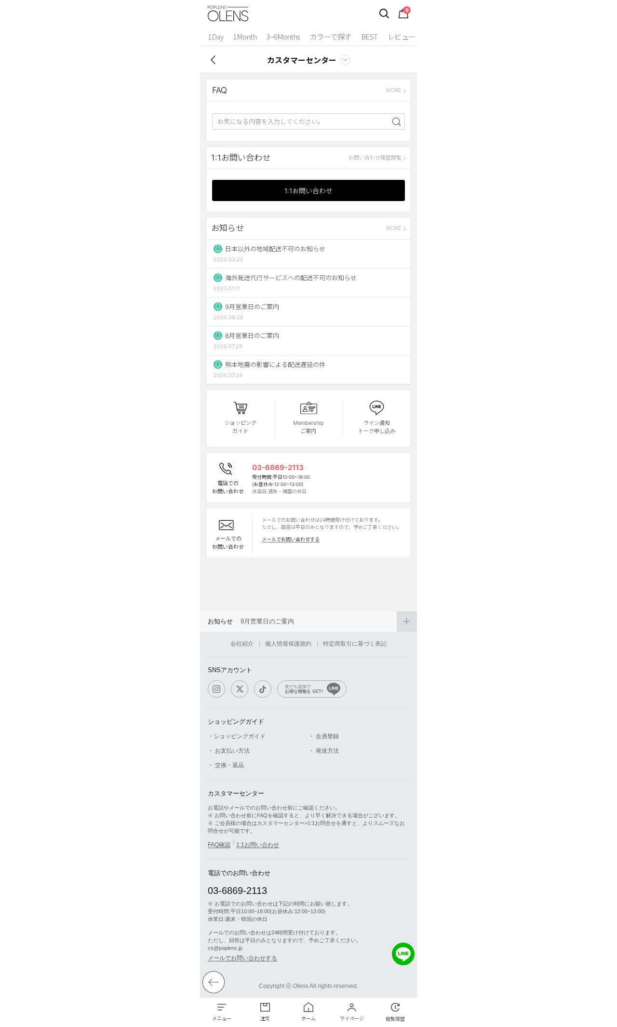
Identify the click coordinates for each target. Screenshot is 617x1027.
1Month (244, 36)
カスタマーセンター (301, 60)
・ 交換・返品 (226, 765)
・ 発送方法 (323, 750)
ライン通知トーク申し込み (376, 426)
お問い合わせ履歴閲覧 (375, 157)
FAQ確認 (219, 844)
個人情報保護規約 (288, 643)
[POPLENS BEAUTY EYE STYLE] (228, 13)
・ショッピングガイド (237, 736)
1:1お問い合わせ (308, 191)
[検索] (384, 13)
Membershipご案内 (308, 426)
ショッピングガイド (240, 426)
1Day (215, 36)
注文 (265, 1018)
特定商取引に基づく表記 (355, 643)
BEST (369, 36)
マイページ (352, 1018)
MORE (394, 90)
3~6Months (283, 36)
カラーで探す (330, 36)
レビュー (402, 36)
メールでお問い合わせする (291, 539)
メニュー (221, 1018)
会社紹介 (242, 643)
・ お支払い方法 (229, 750)
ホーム (308, 1018)
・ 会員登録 (323, 736)
